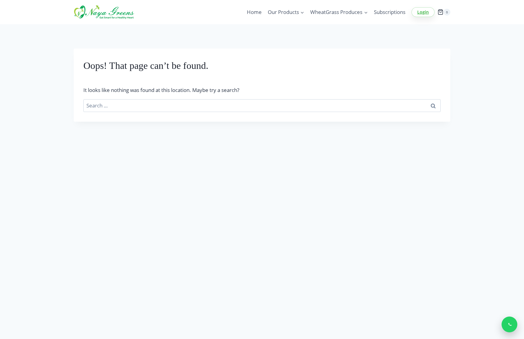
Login (423, 12)
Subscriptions (389, 11)
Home (254, 11)
